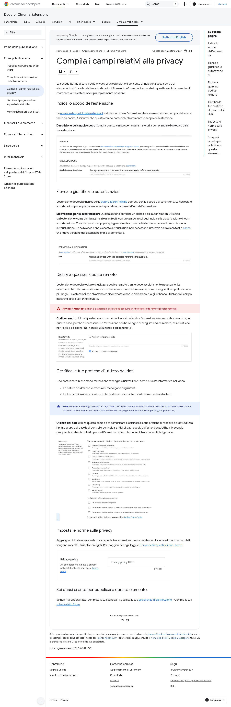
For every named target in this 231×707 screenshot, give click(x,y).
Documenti (58, 4)
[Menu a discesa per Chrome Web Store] (143, 22)
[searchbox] (22, 32)
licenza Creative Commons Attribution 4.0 (169, 634)
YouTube (174, 675)
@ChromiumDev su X (181, 669)
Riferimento (84, 21)
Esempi (106, 21)
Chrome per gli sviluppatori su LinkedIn (190, 680)
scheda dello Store (68, 604)
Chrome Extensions (33, 14)
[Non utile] (190, 51)
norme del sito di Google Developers (170, 637)
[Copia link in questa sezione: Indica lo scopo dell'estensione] (116, 104)
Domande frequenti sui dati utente (161, 545)
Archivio (114, 680)
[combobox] (162, 4)
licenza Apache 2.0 (107, 637)
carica (187, 228)
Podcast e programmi (121, 685)
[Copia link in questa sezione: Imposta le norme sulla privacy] (115, 531)
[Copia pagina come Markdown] (71, 71)
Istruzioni (57, 21)
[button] (20, 47)
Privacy (64, 700)
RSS (172, 685)
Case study (82, 4)
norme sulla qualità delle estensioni (81, 113)
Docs (8, 14)
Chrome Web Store (128, 21)
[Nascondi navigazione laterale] (40, 701)
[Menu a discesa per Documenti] (69, 4)
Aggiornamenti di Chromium (125, 669)
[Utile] (185, 51)
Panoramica (10, 21)
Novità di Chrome (116, 4)
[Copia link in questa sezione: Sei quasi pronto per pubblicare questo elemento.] (151, 590)
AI (70, 21)
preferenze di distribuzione (155, 599)
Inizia (27, 21)
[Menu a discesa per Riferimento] (95, 22)
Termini (53, 700)
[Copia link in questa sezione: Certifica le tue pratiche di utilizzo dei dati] (137, 371)
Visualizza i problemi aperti (64, 675)
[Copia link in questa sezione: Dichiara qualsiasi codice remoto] (120, 275)
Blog (97, 4)
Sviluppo (40, 21)
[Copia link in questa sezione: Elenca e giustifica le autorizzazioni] (123, 192)
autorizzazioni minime (114, 201)
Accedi (222, 4)
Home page (62, 50)
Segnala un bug (58, 669)
